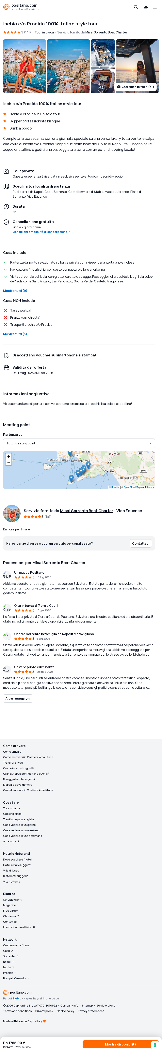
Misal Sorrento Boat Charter (86, 510)
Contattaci (10, 921)
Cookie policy (65, 1011)
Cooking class (12, 814)
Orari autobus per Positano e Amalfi (26, 773)
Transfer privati (13, 762)
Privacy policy (44, 1011)
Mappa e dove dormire (17, 784)
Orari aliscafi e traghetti (18, 768)
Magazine (9, 905)
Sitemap (87, 1005)
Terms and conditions (17, 1011)
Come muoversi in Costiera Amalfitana (28, 757)
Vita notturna (11, 881)
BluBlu (17, 998)
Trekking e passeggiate (18, 819)
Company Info (69, 1005)
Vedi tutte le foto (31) (138, 87)
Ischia (7, 967)
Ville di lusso (11, 870)
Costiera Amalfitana (16, 945)
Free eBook (10, 910)
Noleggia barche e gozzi (19, 779)
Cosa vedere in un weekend (21, 830)
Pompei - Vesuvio (14, 978)
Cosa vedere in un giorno (19, 825)
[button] (70, 453)
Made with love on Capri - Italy (22, 1021)
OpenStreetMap (132, 487)
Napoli (7, 962)
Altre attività (11, 841)
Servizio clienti (12, 899)
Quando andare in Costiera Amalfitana (28, 790)
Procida (8, 973)
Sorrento (9, 956)
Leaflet (116, 487)
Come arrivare (12, 751)
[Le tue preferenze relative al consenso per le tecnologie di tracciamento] (155, 1045)
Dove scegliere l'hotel (17, 859)
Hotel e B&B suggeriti (17, 865)
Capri (6, 951)
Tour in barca (11, 808)
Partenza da (13, 434)
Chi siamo (9, 916)
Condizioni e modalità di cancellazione (40, 232)
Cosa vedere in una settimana (22, 836)
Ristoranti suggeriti (15, 876)
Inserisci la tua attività (17, 927)
